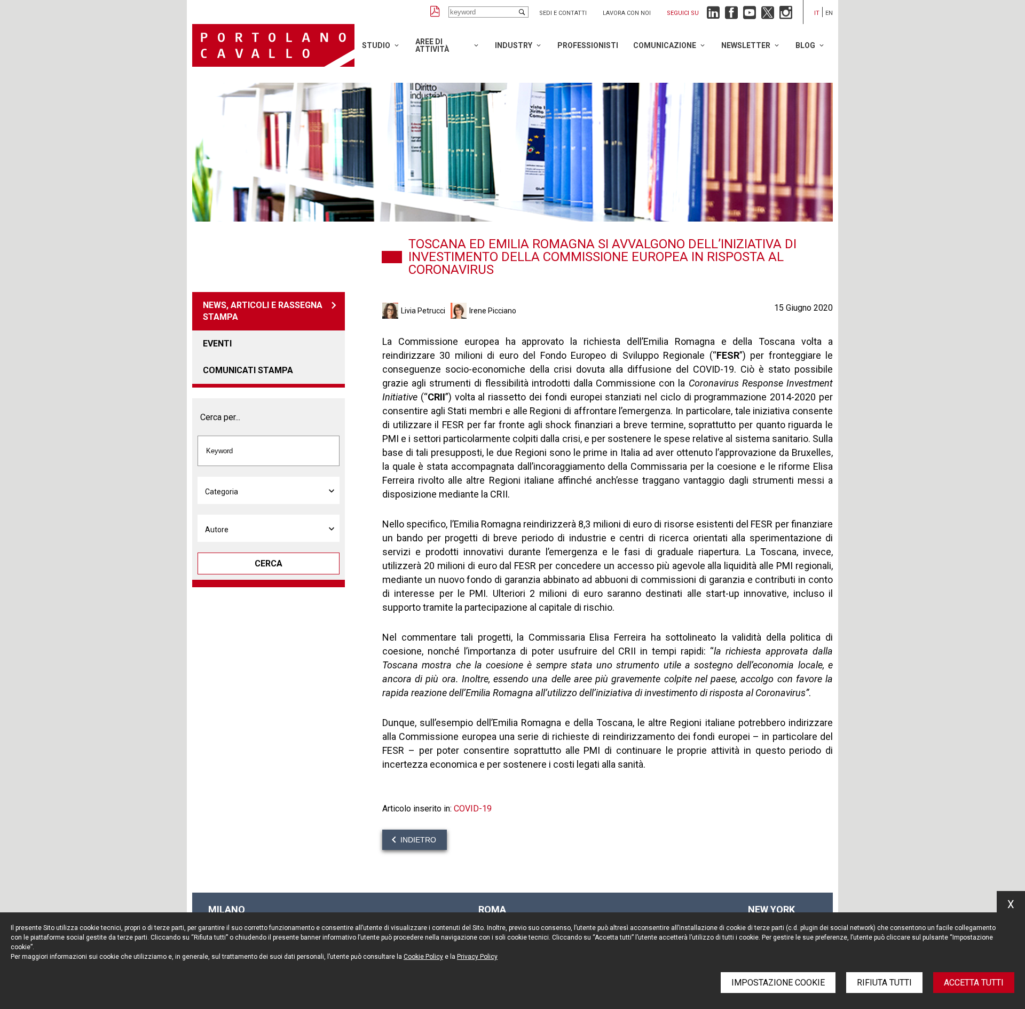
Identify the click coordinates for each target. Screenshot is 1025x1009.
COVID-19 (473, 808)
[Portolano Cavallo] (273, 45)
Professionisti (587, 45)
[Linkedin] (713, 15)
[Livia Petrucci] (391, 311)
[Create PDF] (435, 12)
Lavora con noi (627, 13)
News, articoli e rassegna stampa (262, 311)
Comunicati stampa (248, 370)
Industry (513, 45)
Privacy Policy (477, 956)
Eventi (217, 343)
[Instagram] (785, 15)
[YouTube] (749, 15)
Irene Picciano (492, 310)
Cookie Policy (423, 956)
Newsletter (745, 45)
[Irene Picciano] (460, 311)
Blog (805, 45)
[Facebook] (731, 15)
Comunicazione (664, 45)
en (829, 13)
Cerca (268, 563)
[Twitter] (767, 15)
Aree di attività (432, 45)
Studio (376, 45)
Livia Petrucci (423, 310)
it (816, 13)
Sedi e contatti (563, 13)
